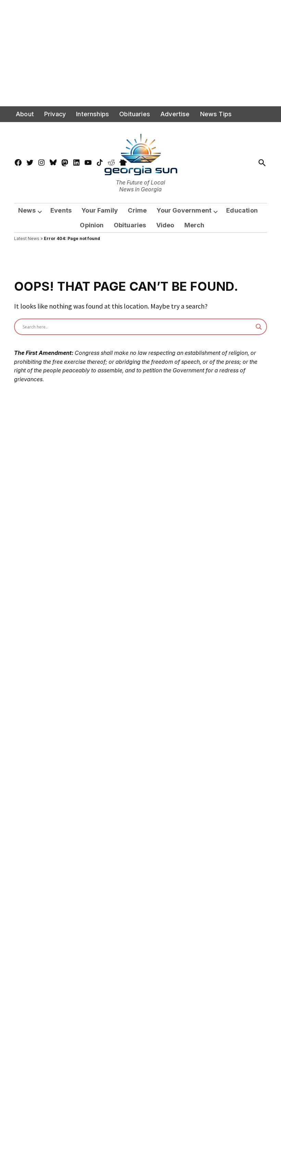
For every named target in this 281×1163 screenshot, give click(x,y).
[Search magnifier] (259, 327)
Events (61, 210)
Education (242, 210)
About (25, 114)
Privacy (55, 114)
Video (165, 225)
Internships (92, 114)
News (27, 210)
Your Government (184, 210)
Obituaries (134, 114)
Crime (137, 210)
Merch (194, 225)
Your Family (100, 210)
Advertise (175, 114)
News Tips (216, 114)
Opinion (91, 225)
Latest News (26, 238)
